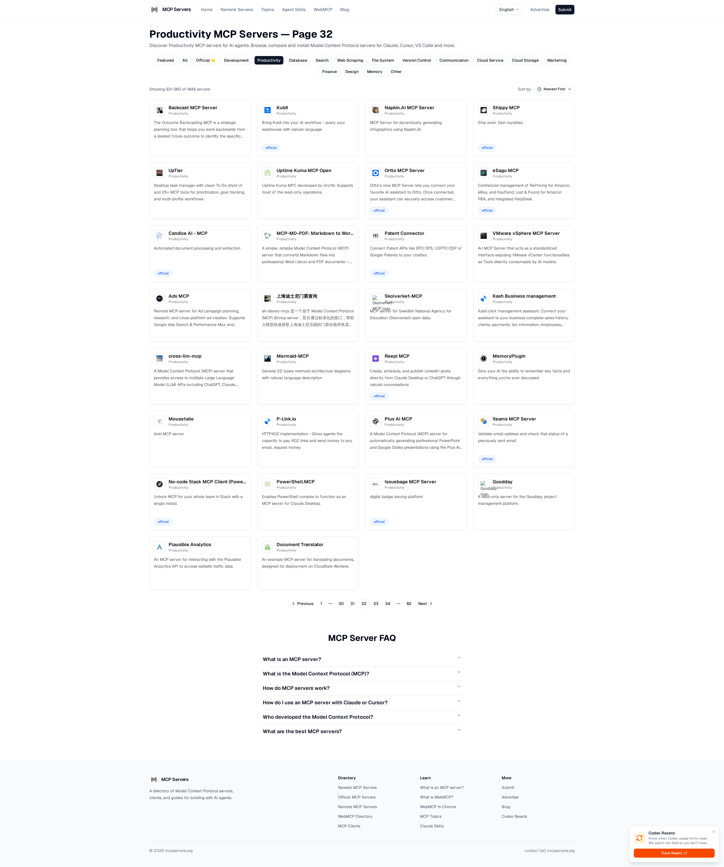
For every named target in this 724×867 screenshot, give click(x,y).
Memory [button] (374, 71)
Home (207, 9)
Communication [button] (454, 60)
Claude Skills (432, 826)
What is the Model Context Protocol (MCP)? (316, 673)
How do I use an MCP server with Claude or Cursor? (325, 702)
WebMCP (323, 9)
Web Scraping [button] (350, 60)
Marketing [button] (557, 60)
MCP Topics (430, 816)
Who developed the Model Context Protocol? (318, 717)
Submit (508, 787)
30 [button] (341, 603)
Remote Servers (237, 9)
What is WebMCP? (436, 797)
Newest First (554, 89)
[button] (303, 603)
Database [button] (298, 60)
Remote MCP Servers (357, 806)
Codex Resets (514, 816)
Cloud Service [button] (490, 60)
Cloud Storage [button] (525, 60)
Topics (267, 9)
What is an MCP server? (292, 659)
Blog (344, 9)
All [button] (185, 60)
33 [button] (375, 603)
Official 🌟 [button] (206, 60)
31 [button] (352, 603)
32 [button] (364, 603)
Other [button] (396, 71)
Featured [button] (165, 60)
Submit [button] (565, 9)
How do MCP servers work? (296, 688)
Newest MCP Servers (357, 787)
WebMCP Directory (355, 816)
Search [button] (322, 60)
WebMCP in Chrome (438, 806)
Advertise (540, 9)
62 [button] (409, 603)
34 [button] (387, 603)
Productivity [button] (269, 60)
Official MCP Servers (357, 797)
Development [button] (236, 60)
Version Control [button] (416, 60)
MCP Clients (349, 826)
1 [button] (321, 603)
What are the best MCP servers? (302, 731)
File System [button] (383, 60)
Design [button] (352, 71)
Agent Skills (294, 9)
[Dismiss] (714, 831)
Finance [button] (329, 71)
